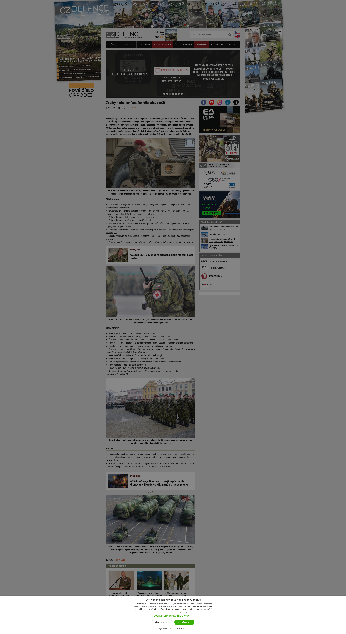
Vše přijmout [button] (184, 622)
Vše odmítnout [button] (162, 622)
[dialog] (173, 615)
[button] (173, 616)
